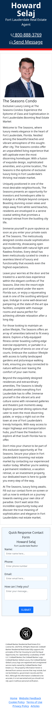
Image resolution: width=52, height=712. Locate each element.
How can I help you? (17, 586)
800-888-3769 (28, 35)
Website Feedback (30, 698)
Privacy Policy (21, 706)
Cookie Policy (17, 702)
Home (13, 698)
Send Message (28, 42)
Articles (35, 706)
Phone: (9, 562)
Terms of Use (34, 702)
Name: (9, 549)
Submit (26, 610)
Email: (8, 574)
